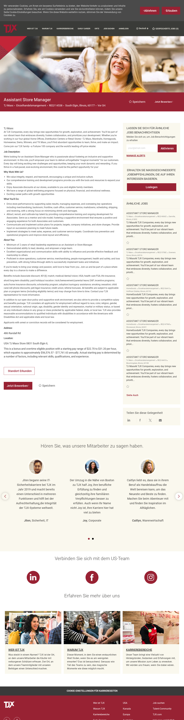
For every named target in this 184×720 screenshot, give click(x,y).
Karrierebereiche (65, 28)
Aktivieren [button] (167, 148)
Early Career (84, 28)
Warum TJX (47, 28)
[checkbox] (137, 102)
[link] (135, 155)
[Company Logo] (14, 29)
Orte (97, 28)
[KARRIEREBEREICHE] (151, 642)
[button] (164, 102)
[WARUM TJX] (92, 642)
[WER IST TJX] (33, 642)
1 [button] (89, 539)
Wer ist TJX (32, 28)
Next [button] (178, 496)
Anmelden (124, 28)
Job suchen (108, 28)
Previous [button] (5, 496)
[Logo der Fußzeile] (10, 704)
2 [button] (93, 539)
